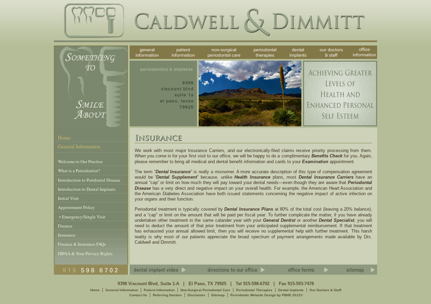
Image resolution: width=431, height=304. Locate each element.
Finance (65, 226)
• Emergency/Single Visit (81, 217)
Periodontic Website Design (253, 295)
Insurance (66, 235)
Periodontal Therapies (254, 290)
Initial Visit (68, 198)
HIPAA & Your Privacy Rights (85, 253)
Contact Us (138, 295)
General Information (121, 290)
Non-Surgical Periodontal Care (205, 290)
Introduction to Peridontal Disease (89, 180)
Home (64, 137)
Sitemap (218, 295)
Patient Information (159, 290)
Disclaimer (196, 295)
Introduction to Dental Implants (86, 189)
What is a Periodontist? (79, 171)
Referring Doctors (167, 295)
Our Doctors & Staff (325, 290)
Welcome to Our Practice (80, 161)
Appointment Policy (76, 207)
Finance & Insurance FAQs (82, 244)
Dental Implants (291, 290)
